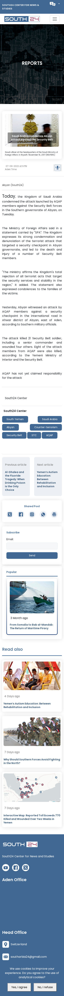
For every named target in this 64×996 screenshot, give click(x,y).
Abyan (10, 427)
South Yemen (15, 419)
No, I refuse (45, 987)
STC (34, 435)
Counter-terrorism (45, 427)
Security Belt (14, 435)
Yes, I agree (19, 987)
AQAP (49, 435)
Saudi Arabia (49, 419)
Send (32, 555)
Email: (10, 539)
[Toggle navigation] (55, 19)
